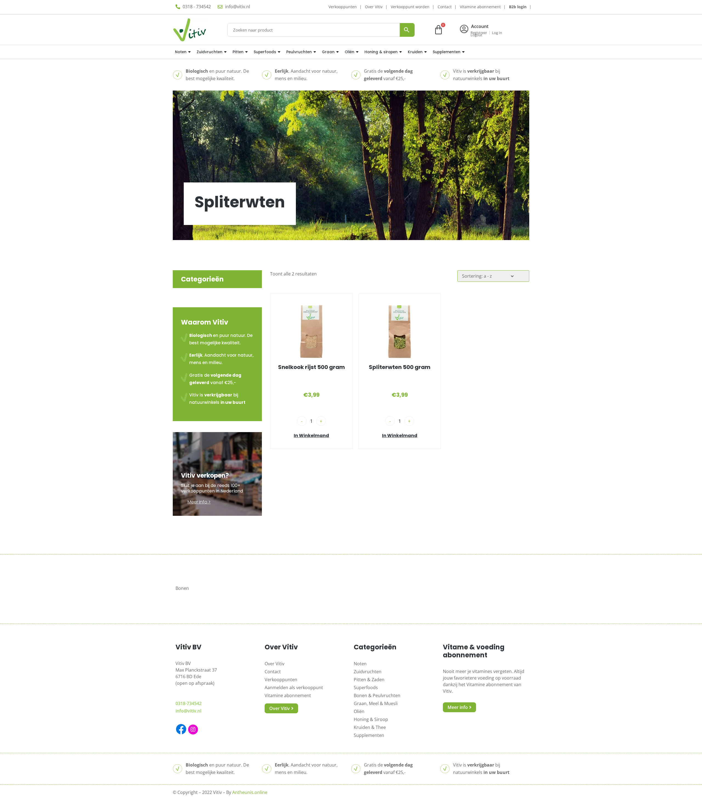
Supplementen (446, 52)
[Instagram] (193, 729)
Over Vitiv (374, 6)
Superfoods (265, 52)
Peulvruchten (299, 52)
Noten (180, 52)
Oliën (349, 52)
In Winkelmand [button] (311, 435)
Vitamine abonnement (480, 6)
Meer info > (199, 502)
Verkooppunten (343, 6)
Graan (328, 52)
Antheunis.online (249, 792)
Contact (445, 6)
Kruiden (415, 52)
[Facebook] (181, 729)
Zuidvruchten (209, 52)
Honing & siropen (381, 52)
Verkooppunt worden (410, 6)
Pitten (238, 52)
